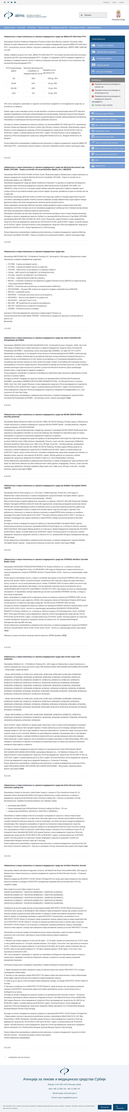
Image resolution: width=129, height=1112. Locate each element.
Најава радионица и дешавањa (106, 119)
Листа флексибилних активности (106, 154)
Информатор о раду (102, 131)
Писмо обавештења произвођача (17, 1038)
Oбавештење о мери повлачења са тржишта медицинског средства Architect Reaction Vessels (45, 866)
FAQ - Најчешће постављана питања (108, 125)
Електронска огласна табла (104, 137)
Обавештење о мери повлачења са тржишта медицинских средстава (34, 252)
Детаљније (8, 321)
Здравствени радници (106, 52)
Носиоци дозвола (104, 59)
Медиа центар (103, 65)
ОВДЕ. (29, 469)
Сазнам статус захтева (103, 105)
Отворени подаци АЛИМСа (104, 113)
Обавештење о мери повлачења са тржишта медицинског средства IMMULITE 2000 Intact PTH (45, 37)
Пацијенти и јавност (105, 45)
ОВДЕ (68, 398)
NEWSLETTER (100, 166)
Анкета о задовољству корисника (107, 142)
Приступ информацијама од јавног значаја (109, 148)
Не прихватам (120, 1107)
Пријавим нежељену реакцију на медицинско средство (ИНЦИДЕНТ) (106, 99)
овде (83, 146)
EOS (96, 160)
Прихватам (105, 1107)
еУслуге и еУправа (104, 72)
